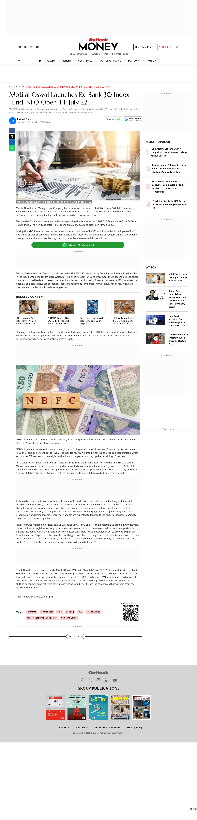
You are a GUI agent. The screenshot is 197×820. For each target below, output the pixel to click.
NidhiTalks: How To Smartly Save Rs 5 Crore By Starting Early (178, 339)
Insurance (31, 611)
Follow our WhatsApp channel (81, 245)
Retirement (64, 60)
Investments (47, 611)
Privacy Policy (134, 727)
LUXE (125, 53)
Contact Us (82, 727)
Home (12, 86)
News (81, 60)
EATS (106, 53)
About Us (64, 727)
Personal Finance (110, 60)
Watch (137, 60)
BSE (80, 611)
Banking (70, 611)
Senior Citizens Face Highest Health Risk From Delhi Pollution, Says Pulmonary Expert (177, 299)
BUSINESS (82, 53)
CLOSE (193, 809)
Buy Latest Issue (144, 47)
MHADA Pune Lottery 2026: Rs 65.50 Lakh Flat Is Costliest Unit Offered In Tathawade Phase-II (59, 323)
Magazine (50, 60)
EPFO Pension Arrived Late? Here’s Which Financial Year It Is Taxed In (27, 322)
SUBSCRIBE (165, 47)
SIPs (59, 611)
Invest (90, 60)
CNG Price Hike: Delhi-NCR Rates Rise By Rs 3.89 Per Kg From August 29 (170, 205)
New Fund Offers (69, 617)
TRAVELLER (95, 53)
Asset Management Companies (41, 617)
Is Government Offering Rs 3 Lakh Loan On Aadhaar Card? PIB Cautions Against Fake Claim (169, 169)
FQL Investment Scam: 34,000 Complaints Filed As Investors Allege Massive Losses (124, 322)
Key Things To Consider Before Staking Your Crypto (92, 320)
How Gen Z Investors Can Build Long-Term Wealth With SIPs (177, 320)
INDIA (72, 53)
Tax (130, 60)
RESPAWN (116, 53)
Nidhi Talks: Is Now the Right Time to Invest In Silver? (178, 277)
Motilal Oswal (93, 611)
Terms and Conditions (107, 727)
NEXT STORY (75, 636)
